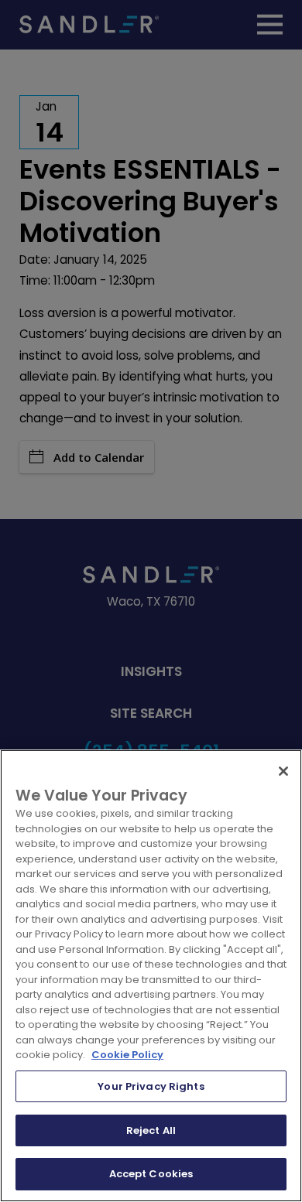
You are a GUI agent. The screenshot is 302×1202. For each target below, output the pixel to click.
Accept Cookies (151, 1173)
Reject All (151, 1130)
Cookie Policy (127, 1054)
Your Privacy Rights (151, 1086)
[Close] (283, 771)
